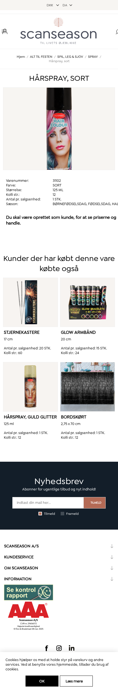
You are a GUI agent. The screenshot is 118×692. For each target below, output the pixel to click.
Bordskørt (73, 417)
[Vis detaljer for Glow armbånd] (87, 302)
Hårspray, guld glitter (30, 417)
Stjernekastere (22, 332)
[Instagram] (59, 648)
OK (41, 681)
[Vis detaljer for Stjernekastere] (30, 302)
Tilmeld (49, 514)
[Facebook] (46, 648)
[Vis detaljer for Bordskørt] (87, 386)
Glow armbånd (78, 332)
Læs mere (74, 681)
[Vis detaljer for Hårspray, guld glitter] (30, 386)
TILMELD (96, 502)
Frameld (72, 514)
